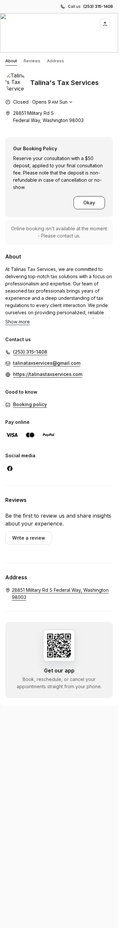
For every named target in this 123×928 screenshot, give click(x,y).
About (11, 60)
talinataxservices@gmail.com (46, 363)
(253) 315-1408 (98, 6)
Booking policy (30, 404)
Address (55, 60)
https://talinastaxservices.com (47, 374)
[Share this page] (105, 23)
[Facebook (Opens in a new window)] (9, 468)
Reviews (32, 60)
